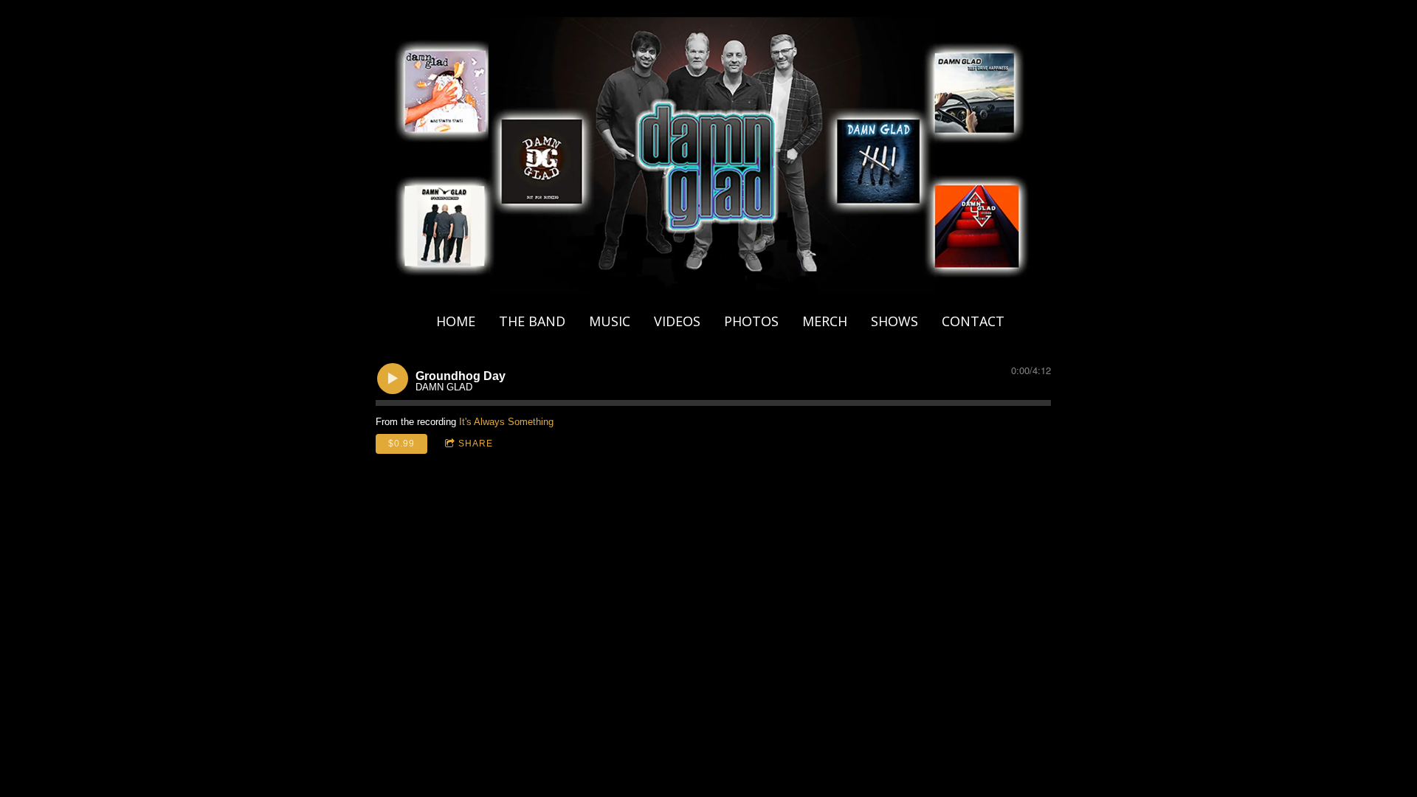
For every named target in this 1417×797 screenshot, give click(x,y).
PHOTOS (751, 321)
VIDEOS (677, 321)
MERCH (824, 321)
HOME (455, 321)
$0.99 (401, 443)
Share (475, 443)
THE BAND (532, 321)
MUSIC (609, 321)
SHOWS (894, 321)
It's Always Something (506, 421)
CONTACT (973, 321)
